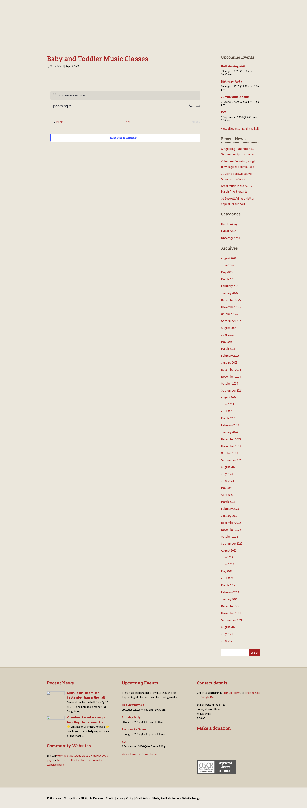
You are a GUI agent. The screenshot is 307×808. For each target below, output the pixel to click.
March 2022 (228, 585)
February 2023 (230, 509)
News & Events (113, 38)
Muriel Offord (57, 66)
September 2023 (231, 460)
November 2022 (231, 530)
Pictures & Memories (176, 38)
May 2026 (226, 272)
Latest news (228, 231)
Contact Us (201, 38)
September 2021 (231, 620)
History (152, 38)
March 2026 (228, 279)
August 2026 (228, 258)
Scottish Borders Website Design (180, 798)
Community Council (226, 38)
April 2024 (227, 411)
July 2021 (227, 634)
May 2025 (226, 342)
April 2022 (227, 578)
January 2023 (229, 516)
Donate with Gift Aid (217, 740)
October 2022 (229, 537)
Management (135, 38)
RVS (224, 112)
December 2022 (231, 523)
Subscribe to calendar (123, 138)
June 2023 (227, 481)
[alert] (125, 95)
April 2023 (227, 495)
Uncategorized (230, 238)
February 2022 (230, 592)
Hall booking (229, 224)
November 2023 (231, 446)
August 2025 (228, 328)
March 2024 (228, 418)
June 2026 (227, 265)
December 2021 (231, 606)
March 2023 (228, 502)
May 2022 (226, 571)
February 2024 (230, 425)
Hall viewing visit (233, 66)
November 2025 (231, 307)
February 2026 (230, 286)
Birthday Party (231, 81)
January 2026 (229, 293)
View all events (230, 129)
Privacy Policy (125, 798)
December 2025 (231, 300)
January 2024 (229, 432)
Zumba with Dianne (235, 97)
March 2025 (228, 349)
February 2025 (230, 356)
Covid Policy (142, 798)
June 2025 (227, 335)
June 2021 (227, 641)
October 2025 (229, 314)
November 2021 (231, 613)
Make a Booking (89, 38)
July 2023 (227, 474)
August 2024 (228, 397)
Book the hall (250, 129)
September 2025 (231, 321)
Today (127, 121)
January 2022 (229, 599)
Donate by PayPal (215, 750)
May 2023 (226, 488)
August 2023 (228, 467)
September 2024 (231, 390)
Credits (110, 798)
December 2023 (231, 439)
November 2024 (231, 377)
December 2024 (231, 370)
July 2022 (227, 557)
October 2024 (229, 383)
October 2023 (229, 453)
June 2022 (227, 564)
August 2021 (228, 627)
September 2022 (231, 543)
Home (71, 38)
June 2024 (227, 404)
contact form (232, 692)
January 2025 (229, 362)
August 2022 (228, 550)
